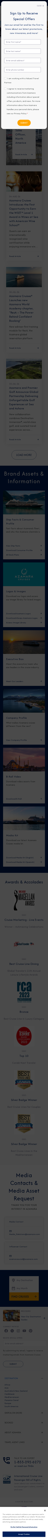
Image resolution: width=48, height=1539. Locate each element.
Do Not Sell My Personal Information (24, 1527)
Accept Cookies (24, 1534)
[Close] (45, 1510)
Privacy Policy (20, 113)
